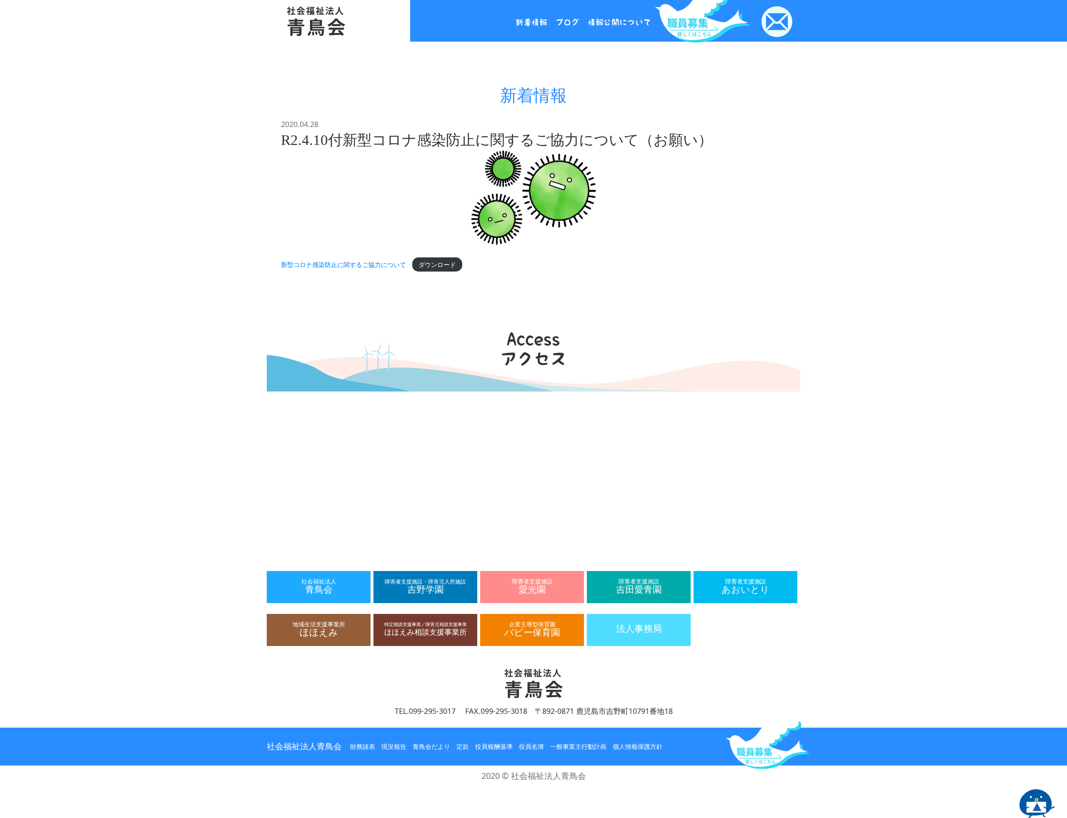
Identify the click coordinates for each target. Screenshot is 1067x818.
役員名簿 (531, 746)
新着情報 (531, 22)
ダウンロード (437, 264)
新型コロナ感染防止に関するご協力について (343, 264)
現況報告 (393, 746)
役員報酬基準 (494, 746)
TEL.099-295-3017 (425, 711)
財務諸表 (362, 746)
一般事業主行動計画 (578, 746)
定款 (462, 746)
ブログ (567, 22)
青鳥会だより (431, 746)
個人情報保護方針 (638, 746)
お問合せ (776, 21)
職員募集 (768, 744)
